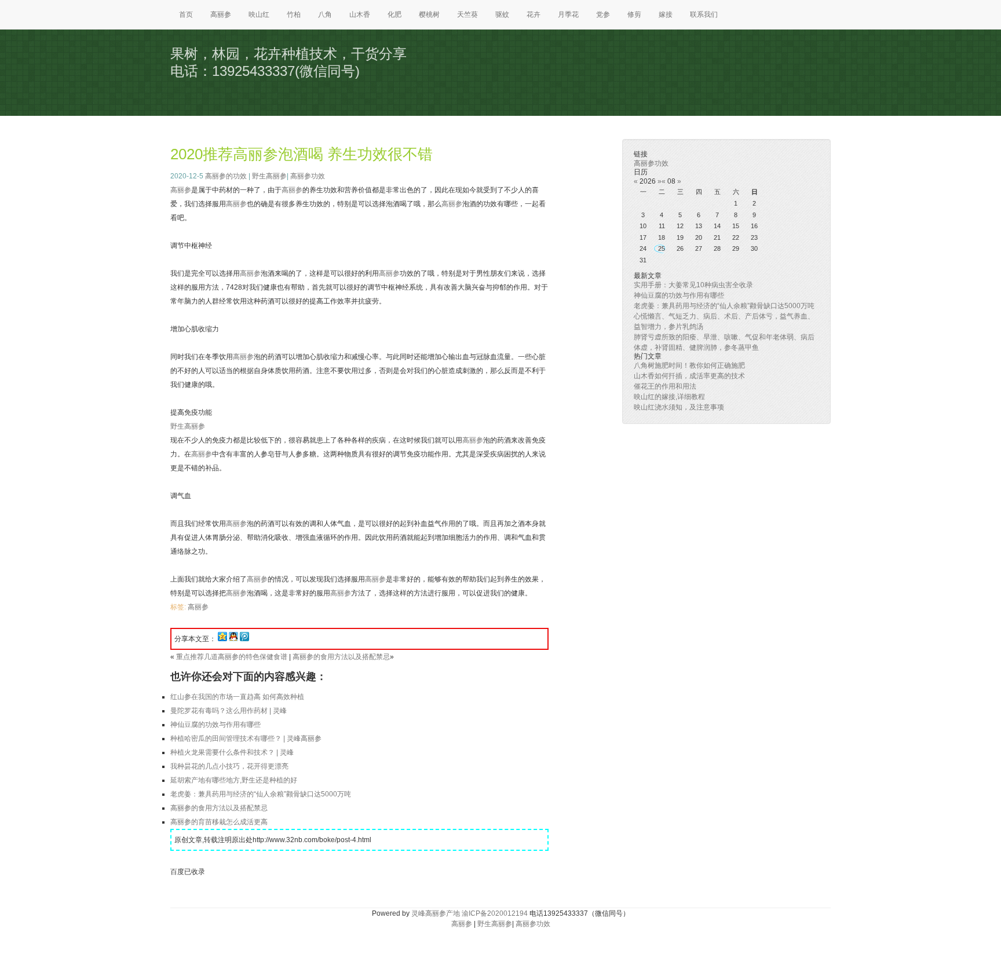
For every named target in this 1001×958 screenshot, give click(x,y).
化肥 (394, 14)
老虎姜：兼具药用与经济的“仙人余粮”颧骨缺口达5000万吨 (260, 794)
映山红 (259, 14)
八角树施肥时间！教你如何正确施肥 (689, 365)
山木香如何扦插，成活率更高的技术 (689, 376)
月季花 (568, 14)
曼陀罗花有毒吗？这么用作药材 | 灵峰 (228, 711)
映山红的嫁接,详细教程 (669, 397)
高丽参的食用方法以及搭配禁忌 (341, 657)
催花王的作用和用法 (665, 386)
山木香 (359, 14)
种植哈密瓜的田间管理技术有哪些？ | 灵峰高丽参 (246, 738)
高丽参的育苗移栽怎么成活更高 (219, 822)
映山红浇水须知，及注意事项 (679, 407)
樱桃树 (429, 14)
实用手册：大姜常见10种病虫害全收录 (693, 285)
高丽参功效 (307, 176)
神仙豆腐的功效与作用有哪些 (215, 725)
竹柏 (294, 14)
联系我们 (704, 14)
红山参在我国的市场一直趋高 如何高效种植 (237, 697)
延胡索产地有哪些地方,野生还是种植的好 (233, 780)
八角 (325, 14)
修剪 (634, 14)
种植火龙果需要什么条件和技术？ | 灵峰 (232, 752)
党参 (603, 14)
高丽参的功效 (226, 176)
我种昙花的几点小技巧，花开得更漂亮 (229, 766)
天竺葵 (467, 14)
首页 (186, 14)
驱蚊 (502, 14)
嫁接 (666, 14)
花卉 (533, 14)
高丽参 (220, 14)
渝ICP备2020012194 (495, 913)
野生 (177, 426)
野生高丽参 (269, 176)
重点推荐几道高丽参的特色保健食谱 (231, 657)
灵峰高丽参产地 (435, 913)
